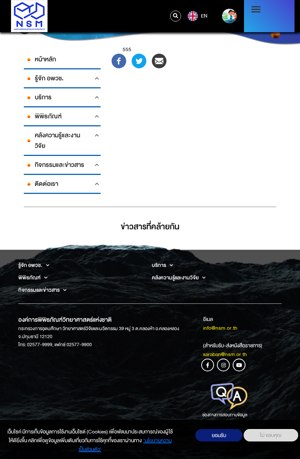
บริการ (43, 97)
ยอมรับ (219, 435)
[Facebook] (119, 60)
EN (203, 15)
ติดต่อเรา (46, 184)
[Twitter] (139, 60)
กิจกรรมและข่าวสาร (59, 165)
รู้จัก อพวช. (49, 78)
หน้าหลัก (45, 59)
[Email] (159, 60)
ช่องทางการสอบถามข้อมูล (224, 414)
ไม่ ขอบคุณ (271, 435)
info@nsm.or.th (220, 328)
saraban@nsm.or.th (225, 354)
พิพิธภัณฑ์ (48, 116)
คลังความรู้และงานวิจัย (57, 140)
